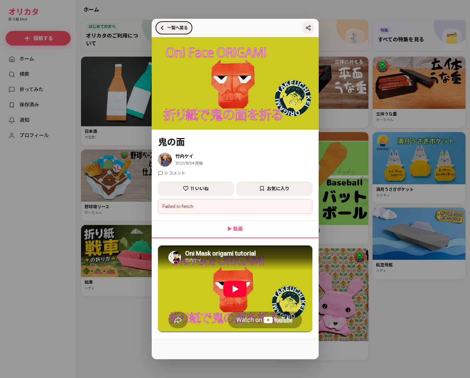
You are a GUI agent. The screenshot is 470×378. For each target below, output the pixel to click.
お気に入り (278, 189)
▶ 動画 (235, 229)
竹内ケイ (184, 156)
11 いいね (200, 189)
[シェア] (308, 28)
